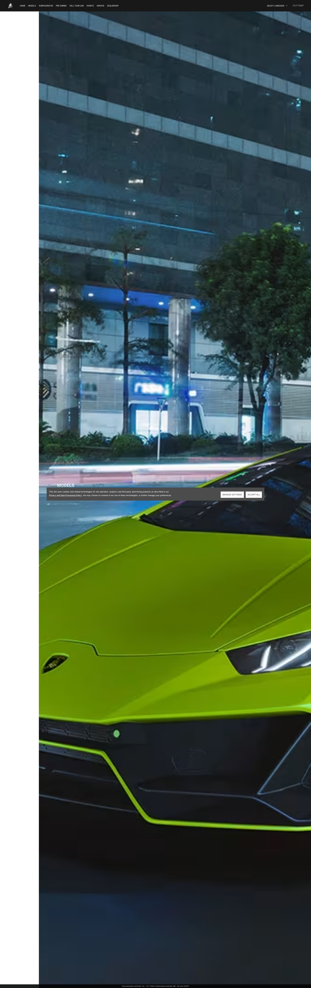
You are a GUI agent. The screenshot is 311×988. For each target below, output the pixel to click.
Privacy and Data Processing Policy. (65, 495)
